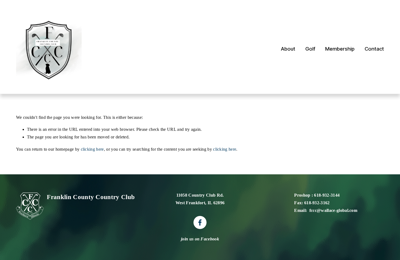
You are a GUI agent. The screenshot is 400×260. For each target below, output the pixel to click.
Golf (310, 49)
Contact (374, 49)
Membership (340, 49)
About (288, 49)
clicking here (92, 149)
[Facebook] (200, 222)
